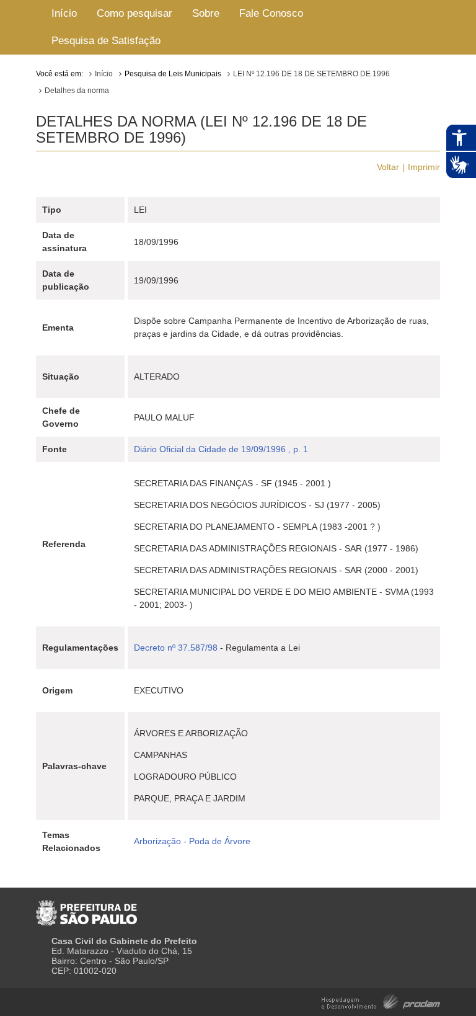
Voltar (388, 167)
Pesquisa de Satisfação (106, 41)
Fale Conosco (271, 13)
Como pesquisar (134, 13)
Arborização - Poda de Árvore (192, 841)
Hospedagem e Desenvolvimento (381, 1000)
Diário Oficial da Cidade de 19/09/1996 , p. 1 (221, 449)
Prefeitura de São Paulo (86, 908)
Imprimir (424, 167)
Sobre (205, 13)
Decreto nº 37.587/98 (176, 648)
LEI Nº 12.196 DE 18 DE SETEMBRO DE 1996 (311, 73)
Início (64, 13)
